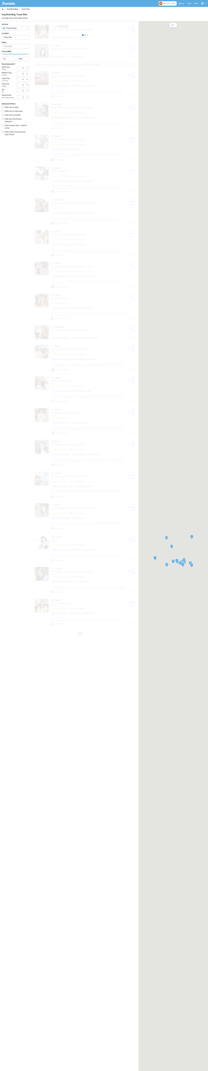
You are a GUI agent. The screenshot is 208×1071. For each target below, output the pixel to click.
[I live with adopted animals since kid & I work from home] (85, 517)
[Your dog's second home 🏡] (85, 612)
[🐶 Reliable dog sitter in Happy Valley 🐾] (85, 421)
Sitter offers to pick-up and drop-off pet (15, 133)
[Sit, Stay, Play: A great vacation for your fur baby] (85, 358)
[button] (155, 558)
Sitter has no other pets (14, 111)
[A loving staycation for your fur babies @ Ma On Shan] (85, 275)
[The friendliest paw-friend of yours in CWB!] (85, 453)
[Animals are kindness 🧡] (85, 389)
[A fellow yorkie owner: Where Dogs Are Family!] (85, 243)
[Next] (94, 633)
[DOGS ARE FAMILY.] (85, 307)
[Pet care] (85, 548)
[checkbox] (3, 107)
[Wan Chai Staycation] (85, 180)
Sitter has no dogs (12, 107)
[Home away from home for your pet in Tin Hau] (85, 485)
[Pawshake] (8, 3)
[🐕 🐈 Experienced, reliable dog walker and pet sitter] (85, 580)
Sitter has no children (13, 115)
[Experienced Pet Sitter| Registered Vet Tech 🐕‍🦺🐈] (85, 51)
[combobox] (15, 28)
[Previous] (75, 633)
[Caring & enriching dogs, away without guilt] (85, 148)
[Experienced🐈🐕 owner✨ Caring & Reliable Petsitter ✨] (85, 116)
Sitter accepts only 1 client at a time (16, 126)
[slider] (2, 54)
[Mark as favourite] (133, 37)
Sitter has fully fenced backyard (13, 120)
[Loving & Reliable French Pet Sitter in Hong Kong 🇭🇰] (85, 31)
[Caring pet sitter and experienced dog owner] (85, 84)
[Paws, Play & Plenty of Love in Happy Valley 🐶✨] (85, 332)
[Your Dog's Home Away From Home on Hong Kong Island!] (85, 211)
